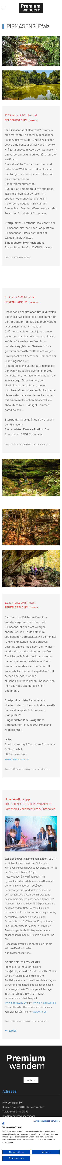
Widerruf (31, 1080)
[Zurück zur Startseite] (31, 8)
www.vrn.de (40, 1011)
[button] (4, 8)
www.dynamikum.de (44, 1002)
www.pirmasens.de (17, 759)
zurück (12, 1030)
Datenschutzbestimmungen (47, 1120)
